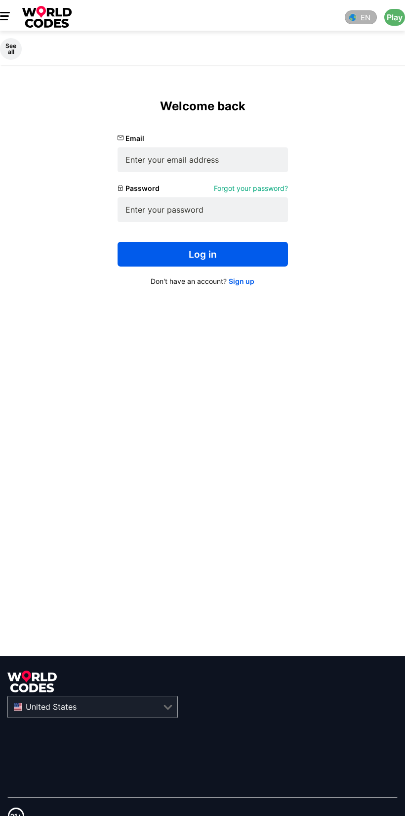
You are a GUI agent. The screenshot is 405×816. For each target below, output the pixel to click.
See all (10, 48)
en (365, 17)
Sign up (241, 281)
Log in (203, 254)
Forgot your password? (251, 188)
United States (51, 707)
